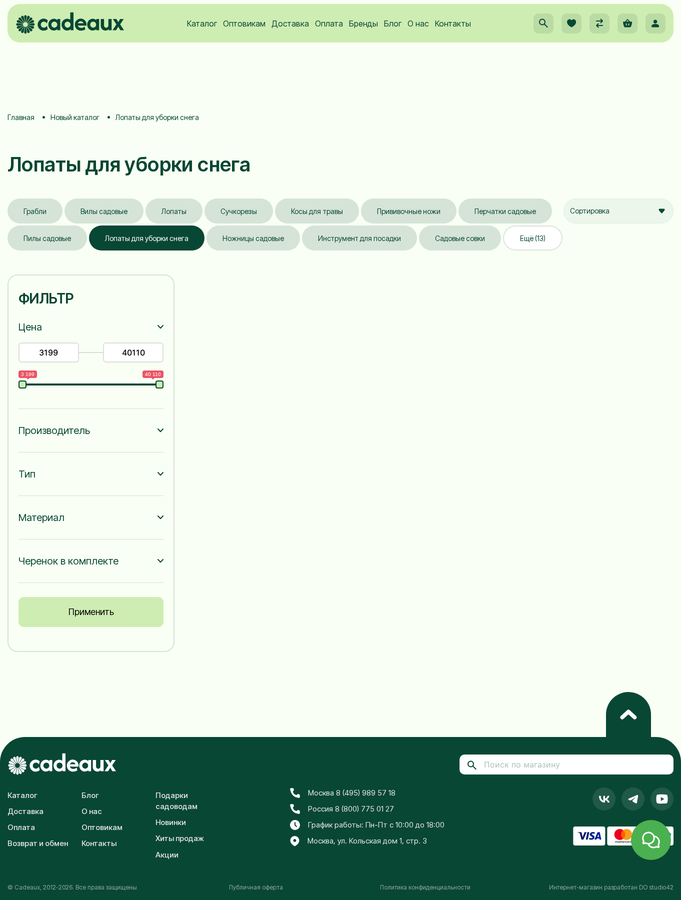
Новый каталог (75, 117)
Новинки (171, 822)
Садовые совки (460, 238)
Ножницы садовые (253, 238)
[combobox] (619, 211)
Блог (393, 23)
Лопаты (174, 211)
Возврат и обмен (38, 843)
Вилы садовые (104, 211)
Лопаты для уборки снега (146, 238)
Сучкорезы (238, 211)
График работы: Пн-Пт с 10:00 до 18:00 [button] (376, 825)
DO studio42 (656, 887)
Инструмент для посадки (359, 238)
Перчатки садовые (505, 211)
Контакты (453, 23)
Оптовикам (244, 23)
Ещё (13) (533, 238)
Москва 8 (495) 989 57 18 (352, 793)
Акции (167, 855)
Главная (21, 117)
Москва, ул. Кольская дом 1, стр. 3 (367, 841)
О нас (418, 23)
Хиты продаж (180, 838)
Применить (91, 611)
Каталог (202, 23)
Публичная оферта (256, 887)
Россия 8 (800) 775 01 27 (351, 809)
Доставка (290, 23)
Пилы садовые (47, 238)
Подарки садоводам (177, 801)
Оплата (329, 23)
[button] (544, 24)
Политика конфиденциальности (425, 887)
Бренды (363, 23)
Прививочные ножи (408, 211)
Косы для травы (317, 211)
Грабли (35, 211)
